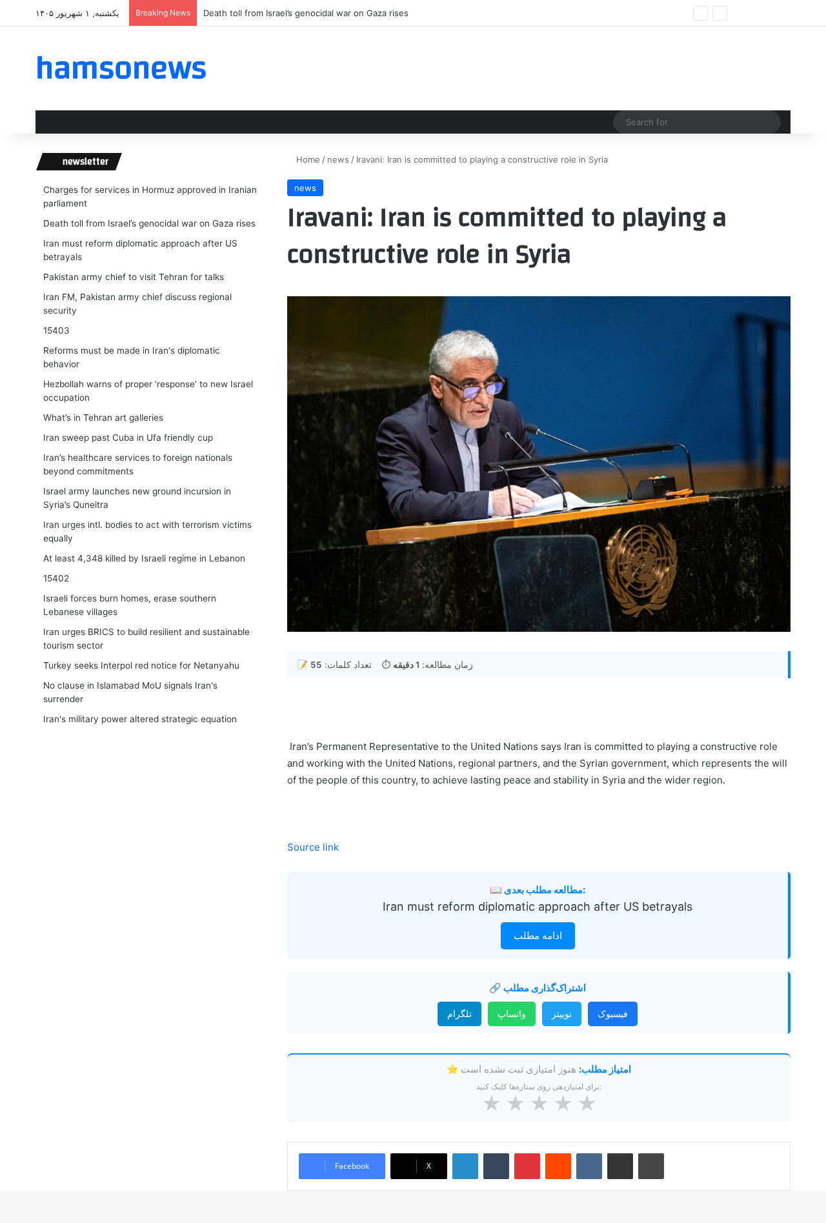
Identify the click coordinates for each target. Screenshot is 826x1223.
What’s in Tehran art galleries (103, 417)
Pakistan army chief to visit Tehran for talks (133, 277)
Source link (313, 847)
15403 (56, 330)
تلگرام (459, 1013)
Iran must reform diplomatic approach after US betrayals (537, 906)
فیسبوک (613, 1013)
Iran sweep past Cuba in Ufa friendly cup (128, 437)
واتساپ (512, 1013)
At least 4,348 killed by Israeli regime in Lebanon (144, 558)
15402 (56, 578)
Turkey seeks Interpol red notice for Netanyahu (141, 665)
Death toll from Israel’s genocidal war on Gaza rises (149, 223)
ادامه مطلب (538, 935)
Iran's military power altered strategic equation (140, 719)
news (338, 159)
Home (307, 159)
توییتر (562, 1013)
